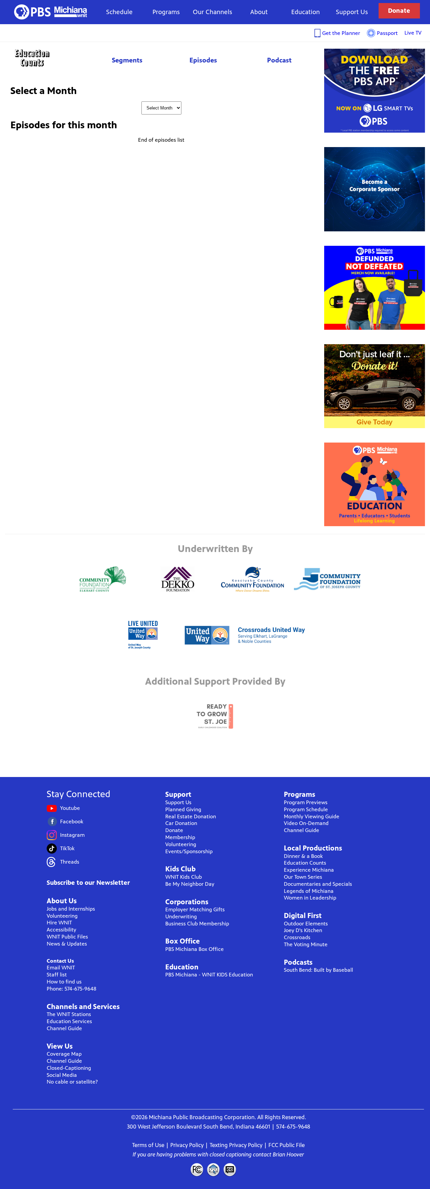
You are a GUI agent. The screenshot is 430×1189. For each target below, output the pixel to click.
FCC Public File (286, 1145)
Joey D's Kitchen (303, 930)
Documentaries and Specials (318, 884)
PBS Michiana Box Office (194, 949)
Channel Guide (64, 1028)
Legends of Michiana (309, 891)
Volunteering (62, 916)
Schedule (119, 12)
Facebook (71, 821)
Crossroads (297, 937)
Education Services (69, 1021)
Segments (127, 60)
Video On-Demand (306, 823)
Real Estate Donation (190, 816)
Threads (69, 862)
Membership (180, 837)
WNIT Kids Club (183, 877)
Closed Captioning (230, 1169)
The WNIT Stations (69, 1014)
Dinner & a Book (303, 856)
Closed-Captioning (69, 1068)
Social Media (62, 1075)
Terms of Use (148, 1145)
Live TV (413, 33)
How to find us (64, 981)
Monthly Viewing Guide (311, 816)
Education (305, 12)
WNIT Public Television (50, 12)
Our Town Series (303, 877)
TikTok (67, 848)
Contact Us (60, 961)
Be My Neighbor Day (189, 884)
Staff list (57, 974)
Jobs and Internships (71, 909)
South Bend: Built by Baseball (318, 970)
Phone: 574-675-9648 (71, 989)
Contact (213, 1169)
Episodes (203, 60)
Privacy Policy (187, 1145)
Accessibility (61, 929)
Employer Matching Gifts (195, 909)
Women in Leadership (310, 898)
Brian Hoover (288, 1154)
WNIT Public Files (67, 936)
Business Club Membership (197, 923)
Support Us (352, 12)
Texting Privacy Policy (236, 1145)
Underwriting (181, 916)
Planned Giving (183, 809)
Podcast (279, 60)
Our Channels (212, 12)
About (259, 12)
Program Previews (306, 802)
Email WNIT (61, 967)
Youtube (70, 808)
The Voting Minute (306, 944)
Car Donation (181, 823)
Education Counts (47, 58)
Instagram (72, 835)
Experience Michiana (309, 870)
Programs (166, 12)
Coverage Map (64, 1054)
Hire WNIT (59, 922)
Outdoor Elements (306, 923)
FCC (196, 1169)
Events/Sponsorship (189, 851)
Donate (399, 10)
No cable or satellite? (72, 1082)
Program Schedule (306, 809)
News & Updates (67, 944)
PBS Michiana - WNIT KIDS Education (209, 974)
